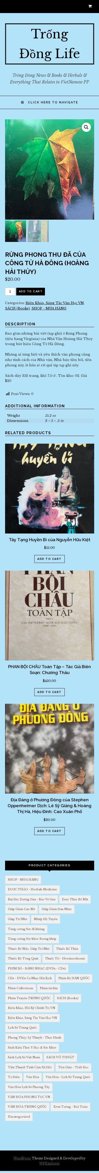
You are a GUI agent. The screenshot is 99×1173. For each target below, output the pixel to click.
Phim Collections (20, 988)
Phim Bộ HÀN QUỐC (74, 978)
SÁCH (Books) (17, 308)
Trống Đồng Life (49, 43)
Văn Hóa (32, 1077)
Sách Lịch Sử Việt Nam (24, 1057)
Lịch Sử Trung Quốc (22, 1027)
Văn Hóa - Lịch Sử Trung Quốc (68, 1077)
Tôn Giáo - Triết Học (73, 1067)
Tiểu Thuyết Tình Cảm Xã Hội (30, 1067)
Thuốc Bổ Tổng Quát (23, 958)
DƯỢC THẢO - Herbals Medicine (32, 889)
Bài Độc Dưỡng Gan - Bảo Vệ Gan (31, 899)
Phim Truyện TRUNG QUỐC (29, 998)
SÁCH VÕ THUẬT (60, 1057)
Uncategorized (19, 1116)
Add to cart (31, 291)
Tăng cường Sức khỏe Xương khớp (32, 939)
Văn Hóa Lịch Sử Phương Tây (29, 1087)
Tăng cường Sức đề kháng (26, 929)
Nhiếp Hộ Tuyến (45, 919)
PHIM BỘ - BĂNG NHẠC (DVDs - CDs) (37, 968)
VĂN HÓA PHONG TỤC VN (29, 1097)
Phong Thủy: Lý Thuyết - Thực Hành (34, 1037)
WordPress (22, 1158)
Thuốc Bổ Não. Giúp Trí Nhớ (29, 949)
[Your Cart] (91, 6)
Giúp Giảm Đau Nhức (57, 909)
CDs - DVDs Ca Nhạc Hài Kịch (30, 978)
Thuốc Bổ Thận (67, 949)
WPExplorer (49, 1163)
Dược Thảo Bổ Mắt (75, 899)
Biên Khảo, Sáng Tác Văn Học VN (55, 303)
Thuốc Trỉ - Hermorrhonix (65, 958)
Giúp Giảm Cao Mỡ (21, 909)
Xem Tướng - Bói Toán (70, 1106)
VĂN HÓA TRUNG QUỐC (27, 1106)
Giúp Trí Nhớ (17, 919)
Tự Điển (14, 1077)
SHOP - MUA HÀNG (49, 308)
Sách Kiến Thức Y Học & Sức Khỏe (32, 1047)
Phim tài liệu (49, 988)
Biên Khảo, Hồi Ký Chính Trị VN (31, 1008)
